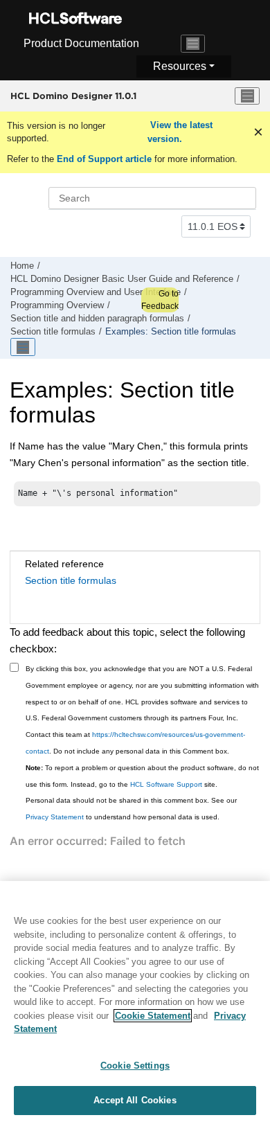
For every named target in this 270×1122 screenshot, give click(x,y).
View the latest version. (180, 132)
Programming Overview (57, 305)
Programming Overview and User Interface (95, 292)
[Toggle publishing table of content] (22, 347)
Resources (179, 66)
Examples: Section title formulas (170, 332)
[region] (135, 1001)
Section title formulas (53, 332)
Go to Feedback (160, 300)
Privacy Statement (55, 817)
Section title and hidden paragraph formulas (97, 318)
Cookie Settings (135, 1065)
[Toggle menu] (247, 96)
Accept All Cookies (134, 1100)
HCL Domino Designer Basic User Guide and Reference (121, 279)
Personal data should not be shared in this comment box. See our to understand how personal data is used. (131, 808)
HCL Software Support (166, 784)
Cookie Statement (152, 1015)
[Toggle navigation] (193, 44)
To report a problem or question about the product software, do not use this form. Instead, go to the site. (142, 776)
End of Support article (104, 159)
